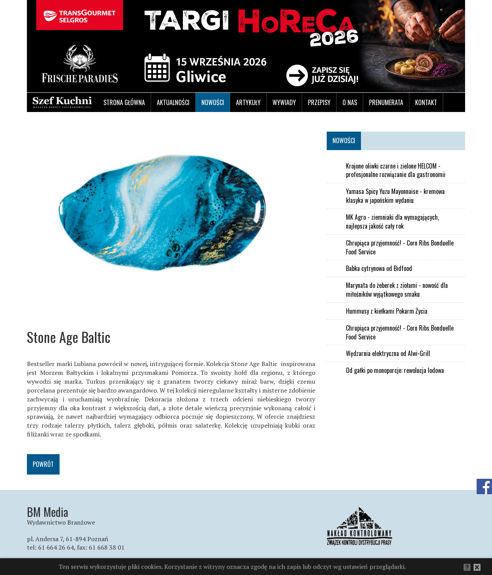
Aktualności (173, 102)
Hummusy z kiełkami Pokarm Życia (386, 311)
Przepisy (319, 102)
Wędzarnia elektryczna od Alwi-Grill (388, 353)
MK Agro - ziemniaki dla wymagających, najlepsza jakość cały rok (392, 222)
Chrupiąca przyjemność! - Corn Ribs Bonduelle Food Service (400, 247)
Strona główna (124, 102)
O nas (349, 102)
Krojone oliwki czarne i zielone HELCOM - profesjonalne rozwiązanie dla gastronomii (395, 170)
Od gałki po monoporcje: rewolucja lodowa (395, 370)
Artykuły (248, 102)
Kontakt (426, 102)
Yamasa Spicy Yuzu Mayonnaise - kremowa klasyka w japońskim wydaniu (395, 196)
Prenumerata (386, 102)
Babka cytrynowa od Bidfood (379, 268)
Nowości (212, 102)
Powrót (43, 464)
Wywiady (284, 102)
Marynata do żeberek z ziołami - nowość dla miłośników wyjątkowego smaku (397, 290)
